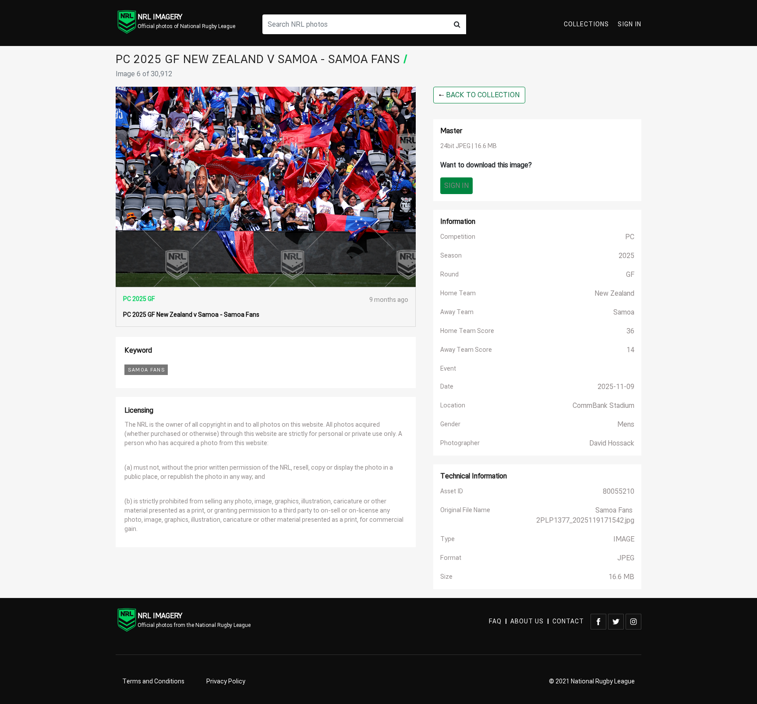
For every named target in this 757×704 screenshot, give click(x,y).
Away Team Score (466, 349)
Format (450, 557)
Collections (586, 24)
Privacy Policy (225, 681)
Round (449, 274)
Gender (450, 424)
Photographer (460, 443)
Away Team (457, 312)
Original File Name (465, 510)
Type (447, 539)
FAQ (495, 621)
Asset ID (451, 491)
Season (451, 255)
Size (446, 576)
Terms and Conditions (153, 681)
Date (446, 386)
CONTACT (568, 621)
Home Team (458, 293)
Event (448, 368)
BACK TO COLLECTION (482, 95)
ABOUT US (527, 621)
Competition (457, 236)
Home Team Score (467, 331)
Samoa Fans (146, 370)
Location (452, 405)
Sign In (629, 24)
